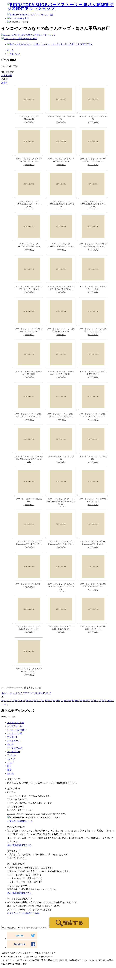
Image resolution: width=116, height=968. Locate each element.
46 (76, 700)
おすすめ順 (6, 75)
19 (2, 700)
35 (46, 700)
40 (59, 700)
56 (103, 700)
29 (29, 700)
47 (78, 700)
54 (97, 700)
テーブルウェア (14, 748)
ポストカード (13, 741)
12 (36, 693)
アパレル (11, 755)
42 (65, 700)
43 (67, 700)
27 (24, 700)
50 (86, 700)
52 (92, 700)
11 (33, 693)
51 (89, 700)
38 (54, 700)
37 (51, 700)
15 (44, 693)
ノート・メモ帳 (14, 733)
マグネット (12, 737)
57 (106, 700)
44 (70, 700)
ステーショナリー (15, 722)
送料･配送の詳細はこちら (19, 893)
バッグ (10, 762)
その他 (10, 744)
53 (95, 700)
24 (16, 700)
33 (40, 700)
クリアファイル (14, 726)
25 (19, 700)
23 (13, 700)
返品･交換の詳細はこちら (19, 845)
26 (21, 700)
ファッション (13, 54)
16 (47, 693)
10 (30, 693)
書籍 (9, 770)
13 (39, 693)
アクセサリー (13, 751)
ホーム (10, 50)
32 (38, 700)
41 (62, 700)
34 (43, 700)
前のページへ (7, 693)
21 (8, 700)
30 (32, 700)
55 (100, 700)
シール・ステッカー (16, 730)
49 (84, 700)
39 (57, 700)
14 (41, 693)
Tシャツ (11, 759)
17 (49, 693)
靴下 (9, 766)
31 (35, 700)
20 (5, 700)
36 (48, 700)
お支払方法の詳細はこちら (20, 821)
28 (27, 700)
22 (10, 700)
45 (73, 700)
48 (81, 700)
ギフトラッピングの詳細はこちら (23, 913)
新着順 (4, 83)
